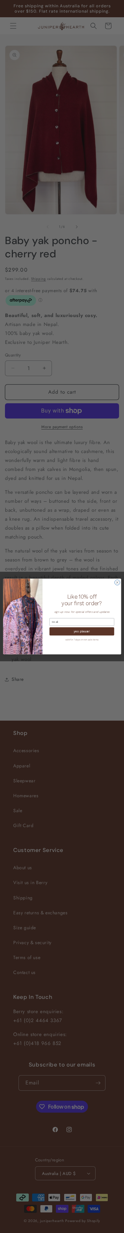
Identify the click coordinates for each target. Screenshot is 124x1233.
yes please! (82, 631)
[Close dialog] (117, 582)
